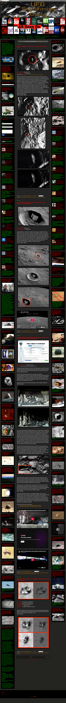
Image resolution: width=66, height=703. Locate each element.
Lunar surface (29, 197)
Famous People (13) (21, 36)
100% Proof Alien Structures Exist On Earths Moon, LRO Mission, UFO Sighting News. (31, 203)
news (38, 197)
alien (20, 572)
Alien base (21, 197)
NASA (35, 332)
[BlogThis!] (39, 195)
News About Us (5, 37)
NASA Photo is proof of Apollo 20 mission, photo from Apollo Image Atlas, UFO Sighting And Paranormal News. (58, 170)
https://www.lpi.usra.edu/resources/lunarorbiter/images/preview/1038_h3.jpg (32, 74)
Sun (44, 652)
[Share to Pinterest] (42, 195)
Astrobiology (31, 572)
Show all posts (39, 41)
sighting (46, 572)
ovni (40, 572)
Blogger (35, 696)
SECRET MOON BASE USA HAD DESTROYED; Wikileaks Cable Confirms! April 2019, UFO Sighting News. (33, 338)
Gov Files (14, 36)
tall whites (46, 652)
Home (3, 36)
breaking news (25, 197)
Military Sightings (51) (13, 37)
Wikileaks (32, 573)
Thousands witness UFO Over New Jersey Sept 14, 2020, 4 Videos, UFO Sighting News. (58, 133)
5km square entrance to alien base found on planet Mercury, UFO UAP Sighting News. (7, 175)
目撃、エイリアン (37, 573)
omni (39, 572)
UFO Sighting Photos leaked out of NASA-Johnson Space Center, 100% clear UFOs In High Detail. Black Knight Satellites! (58, 206)
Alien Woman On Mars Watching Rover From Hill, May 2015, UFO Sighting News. (57, 144)
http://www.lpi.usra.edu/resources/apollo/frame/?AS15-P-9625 (30, 506)
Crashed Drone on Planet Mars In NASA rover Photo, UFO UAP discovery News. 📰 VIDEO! (8, 267)
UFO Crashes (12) (22, 37)
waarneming (29, 573)
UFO (39, 197)
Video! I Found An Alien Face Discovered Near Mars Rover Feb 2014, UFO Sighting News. (57, 242)
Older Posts (47, 657)
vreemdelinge (25, 573)
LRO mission (26, 332)
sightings (18, 573)
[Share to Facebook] (41, 195)
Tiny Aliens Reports (30, 37)
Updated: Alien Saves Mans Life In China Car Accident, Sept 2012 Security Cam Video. (58, 182)
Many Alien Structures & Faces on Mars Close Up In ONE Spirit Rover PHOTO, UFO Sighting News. (58, 230)
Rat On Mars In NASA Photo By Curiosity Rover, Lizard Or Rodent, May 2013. (57, 194)
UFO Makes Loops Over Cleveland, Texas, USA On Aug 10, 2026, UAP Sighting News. (8, 188)
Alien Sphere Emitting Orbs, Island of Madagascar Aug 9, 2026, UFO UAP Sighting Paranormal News (7, 227)
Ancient (25, 572)
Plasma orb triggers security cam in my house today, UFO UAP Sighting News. (8, 201)
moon (32, 197)
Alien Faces (8, 36)
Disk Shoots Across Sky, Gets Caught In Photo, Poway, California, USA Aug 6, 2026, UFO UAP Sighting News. (8, 254)
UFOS (22, 573)
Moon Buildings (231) (46, 36)
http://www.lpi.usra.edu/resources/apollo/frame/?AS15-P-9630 (30, 505)
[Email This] (39, 195)
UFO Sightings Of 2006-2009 (40, 37)
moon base (35, 197)
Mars (28, 652)
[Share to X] (40, 195)
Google (27, 652)
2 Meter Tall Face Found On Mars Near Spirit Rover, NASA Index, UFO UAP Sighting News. (7, 150)
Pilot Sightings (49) (37, 36)
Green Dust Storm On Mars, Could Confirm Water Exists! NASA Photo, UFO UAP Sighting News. (7, 214)
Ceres (24, 652)
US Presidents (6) (29, 36)
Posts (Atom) (35, 659)
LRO (23, 332)
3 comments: (35, 651)
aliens (21, 332)
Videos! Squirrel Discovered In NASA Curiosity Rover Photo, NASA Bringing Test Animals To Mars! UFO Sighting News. (58, 158)
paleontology (43, 572)
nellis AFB (36, 652)
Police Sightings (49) (55, 36)
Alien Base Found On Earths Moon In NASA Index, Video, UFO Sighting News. (58, 218)
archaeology (27, 572)
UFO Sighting (42, 197)
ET (22, 332)
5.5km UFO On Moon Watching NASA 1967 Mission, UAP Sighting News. (7, 162)
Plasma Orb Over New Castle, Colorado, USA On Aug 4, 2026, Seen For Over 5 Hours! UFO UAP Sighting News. (7, 241)
